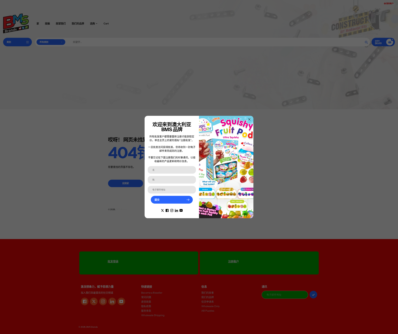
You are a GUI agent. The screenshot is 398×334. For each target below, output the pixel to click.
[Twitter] (162, 210)
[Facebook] (167, 210)
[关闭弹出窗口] (249, 119)
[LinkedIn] (176, 210)
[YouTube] (181, 210)
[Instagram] (171, 210)
